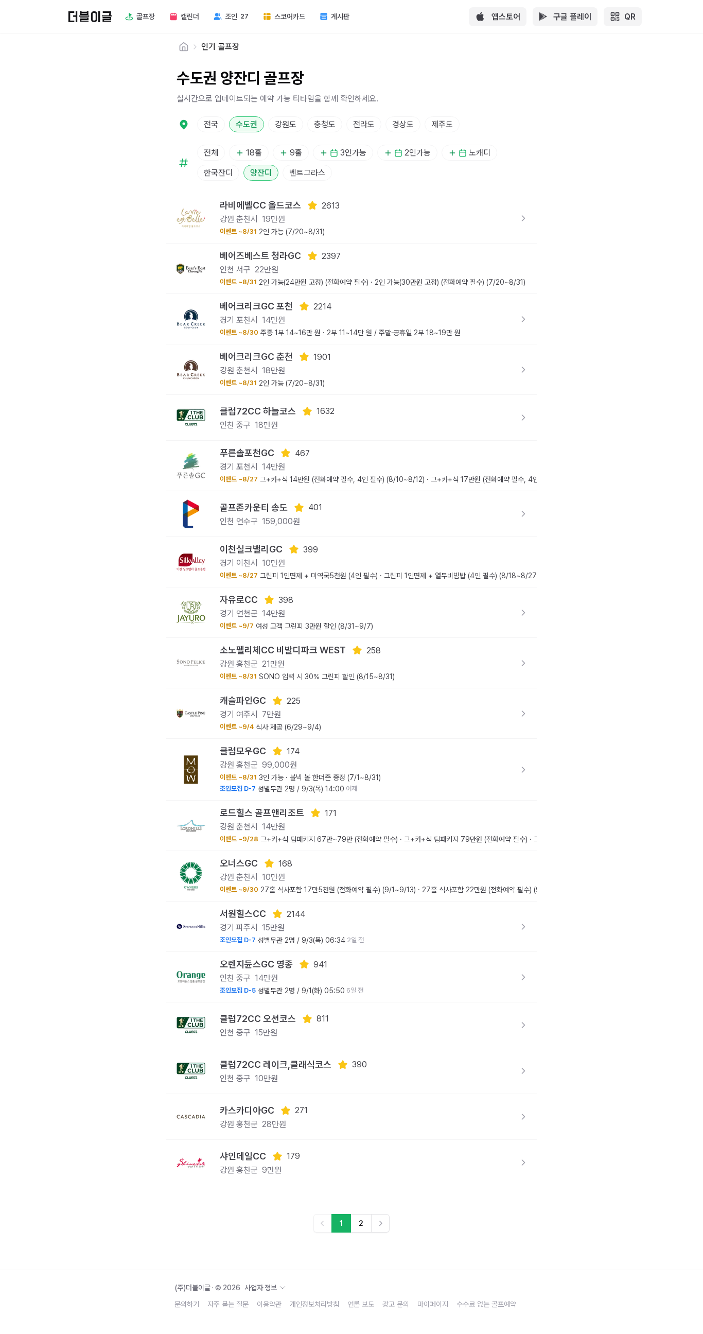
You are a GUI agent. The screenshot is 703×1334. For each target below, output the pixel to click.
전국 (211, 124)
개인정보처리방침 (314, 1304)
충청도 (325, 124)
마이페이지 (432, 1304)
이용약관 (269, 1304)
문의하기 (186, 1304)
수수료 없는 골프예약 (486, 1304)
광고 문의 (395, 1304)
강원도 (285, 124)
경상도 (403, 124)
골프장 (145, 16)
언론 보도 (360, 1304)
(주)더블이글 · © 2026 (225, 1288)
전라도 (364, 124)
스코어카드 (289, 16)
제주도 (442, 124)
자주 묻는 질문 (228, 1304)
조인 (237, 16)
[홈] (184, 47)
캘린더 (190, 16)
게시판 (340, 16)
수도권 (246, 124)
